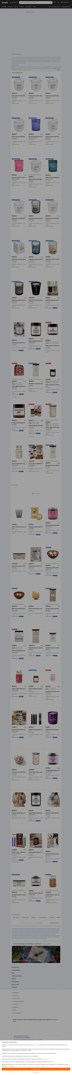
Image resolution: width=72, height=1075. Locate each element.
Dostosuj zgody (36, 1072)
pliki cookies (35, 1044)
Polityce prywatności (9, 1066)
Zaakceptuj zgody (36, 1069)
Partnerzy (52, 1061)
